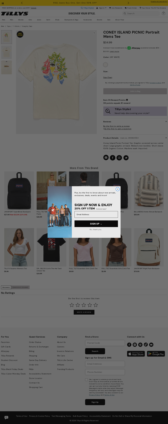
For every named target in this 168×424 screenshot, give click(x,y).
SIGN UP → (96, 223)
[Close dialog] (118, 189)
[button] (165, 189)
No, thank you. (95, 229)
